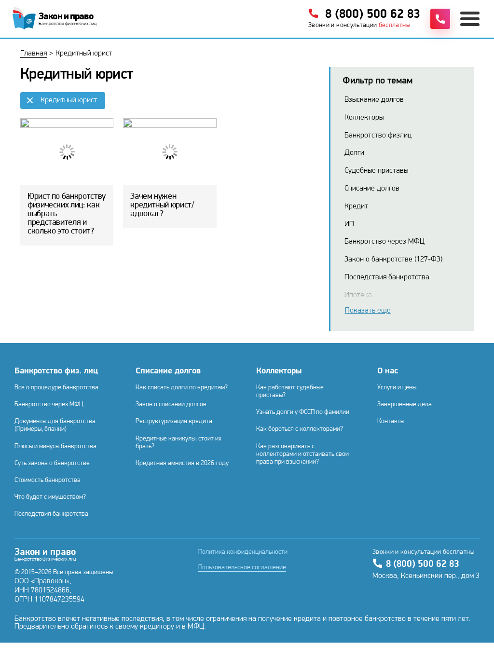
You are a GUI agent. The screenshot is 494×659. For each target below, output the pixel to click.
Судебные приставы (376, 171)
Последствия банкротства (386, 277)
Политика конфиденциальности (243, 552)
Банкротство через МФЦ (384, 242)
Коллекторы (364, 118)
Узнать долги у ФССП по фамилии (302, 412)
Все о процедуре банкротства (56, 387)
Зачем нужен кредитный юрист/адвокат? (162, 205)
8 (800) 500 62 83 (422, 564)
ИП (349, 224)
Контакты (390, 421)
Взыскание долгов (374, 100)
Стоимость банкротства (47, 480)
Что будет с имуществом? (50, 497)
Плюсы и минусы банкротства (55, 446)
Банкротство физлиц (378, 135)
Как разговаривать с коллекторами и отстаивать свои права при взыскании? (302, 454)
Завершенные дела (404, 404)
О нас (387, 371)
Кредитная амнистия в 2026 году (182, 463)
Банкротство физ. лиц (56, 371)
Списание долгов (371, 188)
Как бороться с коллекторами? (299, 429)
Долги (354, 153)
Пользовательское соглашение (242, 567)
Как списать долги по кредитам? (182, 387)
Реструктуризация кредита (174, 421)
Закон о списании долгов (171, 404)
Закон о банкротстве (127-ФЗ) (393, 259)
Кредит (356, 206)
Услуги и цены (396, 387)
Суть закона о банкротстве (52, 463)
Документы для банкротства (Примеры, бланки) (55, 425)
